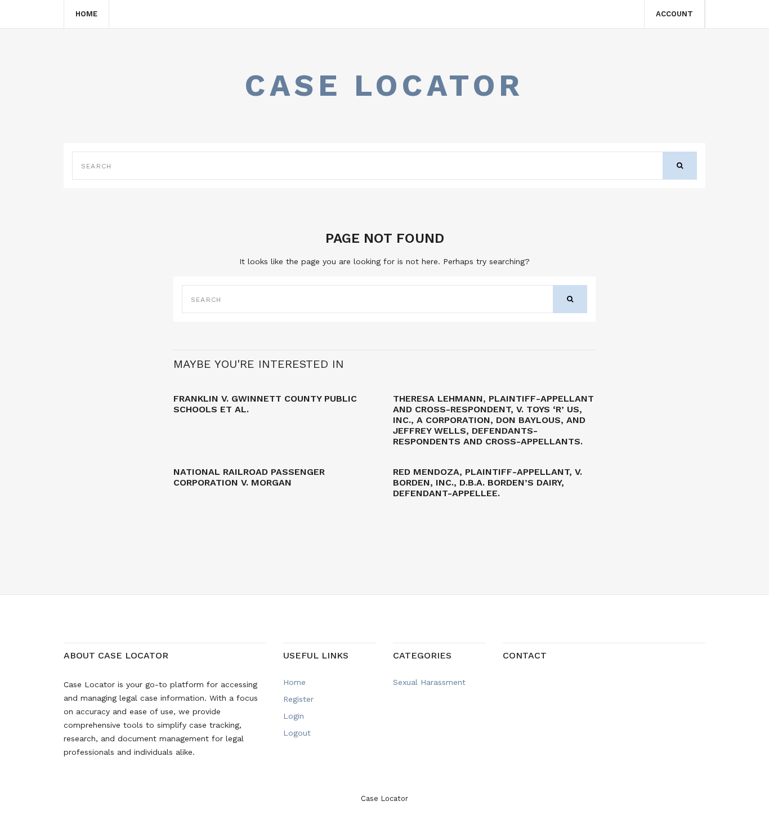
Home (86, 14)
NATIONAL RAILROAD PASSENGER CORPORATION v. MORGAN (249, 477)
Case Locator (384, 85)
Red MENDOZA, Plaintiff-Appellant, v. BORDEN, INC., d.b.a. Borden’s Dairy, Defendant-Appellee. (487, 482)
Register (298, 699)
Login (293, 715)
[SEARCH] (680, 166)
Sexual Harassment (429, 682)
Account (674, 14)
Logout (297, 732)
